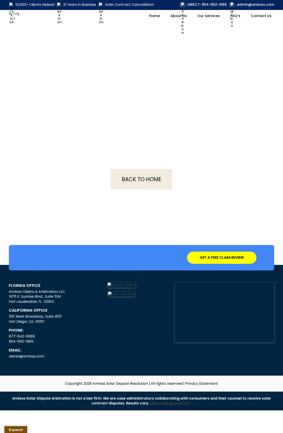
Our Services (208, 16)
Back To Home (141, 179)
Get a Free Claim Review (222, 257)
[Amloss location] (224, 312)
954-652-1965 (207, 4)
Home (154, 16)
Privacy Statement (201, 383)
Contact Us (261, 16)
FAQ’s (235, 16)
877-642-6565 (22, 336)
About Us (178, 16)
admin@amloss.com (255, 4)
